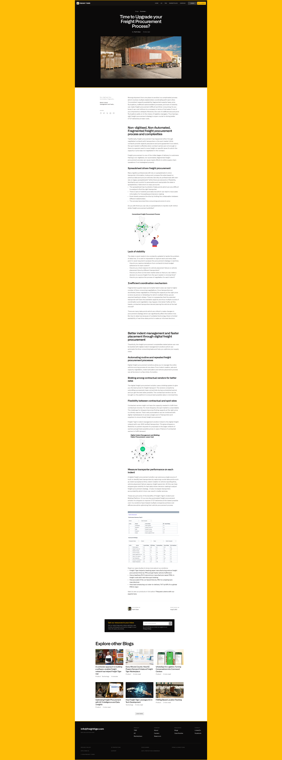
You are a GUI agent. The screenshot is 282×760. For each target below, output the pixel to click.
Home (156, 3)
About (156, 730)
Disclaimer (145, 747)
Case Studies (178, 733)
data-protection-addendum (150, 750)
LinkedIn (198, 730)
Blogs (176, 730)
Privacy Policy (147, 629)
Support (113, 750)
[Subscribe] (170, 623)
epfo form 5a (85, 750)
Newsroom (157, 736)
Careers (156, 733)
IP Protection (116, 747)
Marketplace (138, 736)
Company (183, 3)
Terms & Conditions (178, 747)
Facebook (198, 733)
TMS (135, 730)
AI (135, 733)
